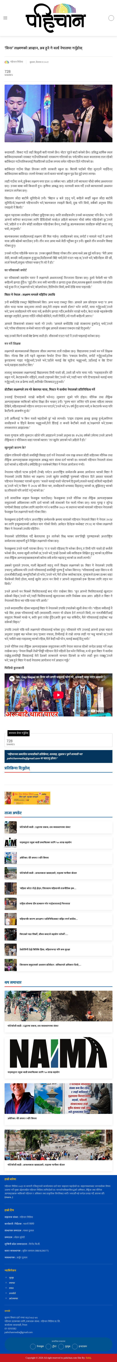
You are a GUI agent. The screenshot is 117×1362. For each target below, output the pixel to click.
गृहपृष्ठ (11, 1277)
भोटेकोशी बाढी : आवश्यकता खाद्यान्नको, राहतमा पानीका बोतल (36, 1165)
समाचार (12, 1283)
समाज (11, 1288)
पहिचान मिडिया (16, 62)
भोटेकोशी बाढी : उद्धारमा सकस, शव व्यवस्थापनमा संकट (33, 1026)
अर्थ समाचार (13, 1298)
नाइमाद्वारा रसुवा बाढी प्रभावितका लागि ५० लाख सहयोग (34, 1072)
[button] (5, 18)
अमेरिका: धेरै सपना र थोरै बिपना (22, 1118)
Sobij (88, 1357)
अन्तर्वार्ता (12, 1293)
